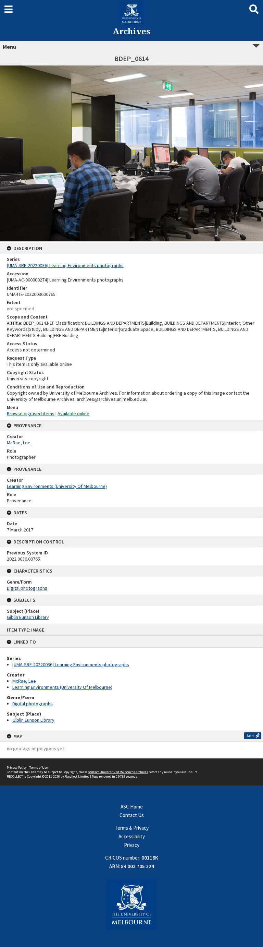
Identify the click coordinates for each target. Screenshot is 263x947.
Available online (73, 413)
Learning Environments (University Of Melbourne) (62, 687)
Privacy (131, 845)
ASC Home (132, 806)
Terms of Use (38, 767)
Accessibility (131, 836)
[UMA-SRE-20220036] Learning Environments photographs (70, 664)
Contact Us (132, 815)
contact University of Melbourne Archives (118, 772)
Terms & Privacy (132, 828)
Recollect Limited (77, 776)
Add (250, 735)
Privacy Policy (17, 767)
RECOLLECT (15, 776)
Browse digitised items (30, 413)
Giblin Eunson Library (33, 720)
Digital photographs (32, 703)
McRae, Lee (24, 681)
